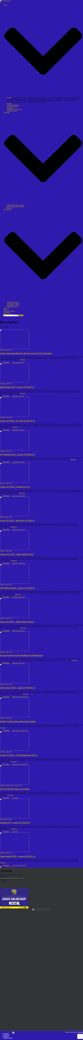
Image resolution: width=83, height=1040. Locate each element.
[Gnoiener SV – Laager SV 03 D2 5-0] (14, 817)
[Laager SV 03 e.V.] (5, 0)
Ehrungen (9, 103)
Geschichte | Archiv (11, 111)
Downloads (6, 312)
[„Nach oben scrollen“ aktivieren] (13, 1033)
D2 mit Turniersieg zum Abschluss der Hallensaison (21, 655)
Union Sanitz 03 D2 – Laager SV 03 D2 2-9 (17, 856)
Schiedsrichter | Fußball (12, 305)
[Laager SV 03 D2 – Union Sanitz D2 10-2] (14, 549)
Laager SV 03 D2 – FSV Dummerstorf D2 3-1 (19, 755)
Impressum (6, 1036)
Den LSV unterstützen (12, 106)
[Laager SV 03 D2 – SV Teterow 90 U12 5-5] (14, 416)
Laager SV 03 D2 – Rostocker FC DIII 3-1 (17, 520)
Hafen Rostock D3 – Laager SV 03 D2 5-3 (17, 387)
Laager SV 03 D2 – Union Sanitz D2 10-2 (17, 554)
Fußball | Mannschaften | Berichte (15, 205)
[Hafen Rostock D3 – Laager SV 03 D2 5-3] (14, 382)
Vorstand (8, 97)
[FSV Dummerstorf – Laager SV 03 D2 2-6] (14, 449)
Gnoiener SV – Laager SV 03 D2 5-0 (15, 823)
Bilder (5, 309)
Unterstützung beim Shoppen (14, 109)
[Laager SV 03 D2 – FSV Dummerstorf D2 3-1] (14, 750)
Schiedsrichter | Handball (13, 303)
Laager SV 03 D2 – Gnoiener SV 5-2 (15, 487)
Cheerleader (9, 208)
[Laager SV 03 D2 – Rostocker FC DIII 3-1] (14, 515)
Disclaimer (6, 1033)
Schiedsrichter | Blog (11, 306)
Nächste (10, 867)
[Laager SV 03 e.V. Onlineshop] (14, 908)
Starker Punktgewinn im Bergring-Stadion (18, 721)
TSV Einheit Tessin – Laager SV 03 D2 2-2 (17, 588)
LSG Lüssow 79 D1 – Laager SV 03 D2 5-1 (17, 688)
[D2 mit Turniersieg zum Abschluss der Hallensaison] (14, 650)
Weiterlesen (23, 359)
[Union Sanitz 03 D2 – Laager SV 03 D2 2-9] (14, 851)
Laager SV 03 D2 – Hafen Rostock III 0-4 (17, 622)
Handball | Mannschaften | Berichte (15, 206)
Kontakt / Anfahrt (8, 314)
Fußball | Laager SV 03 (6, 350)
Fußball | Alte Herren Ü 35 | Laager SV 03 (11, 785)
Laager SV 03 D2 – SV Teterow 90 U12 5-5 (17, 421)
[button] (43, 96)
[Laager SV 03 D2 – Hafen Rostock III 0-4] (14, 617)
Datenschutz (6, 1035)
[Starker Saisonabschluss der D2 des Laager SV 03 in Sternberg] (14, 348)
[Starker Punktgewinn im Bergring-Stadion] (14, 716)
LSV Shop (6, 308)
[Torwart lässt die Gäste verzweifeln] (14, 784)
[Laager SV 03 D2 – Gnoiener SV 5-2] (14, 482)
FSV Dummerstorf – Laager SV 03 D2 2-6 (17, 454)
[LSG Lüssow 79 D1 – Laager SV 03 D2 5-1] (14, 682)
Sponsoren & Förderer (9, 311)
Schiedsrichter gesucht (12, 302)
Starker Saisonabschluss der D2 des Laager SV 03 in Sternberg (26, 353)
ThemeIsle (80, 1032)
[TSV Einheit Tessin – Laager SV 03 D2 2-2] (14, 583)
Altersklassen (10, 108)
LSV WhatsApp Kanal (12, 105)
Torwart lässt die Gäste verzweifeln (14, 789)
